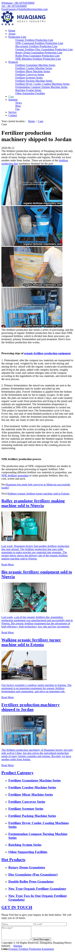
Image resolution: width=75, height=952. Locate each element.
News (18, 102)
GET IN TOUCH (16, 907)
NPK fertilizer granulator (15, 475)
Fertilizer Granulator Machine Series (35, 65)
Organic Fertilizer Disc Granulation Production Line (44, 49)
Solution (13, 99)
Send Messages (41, 939)
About (11, 33)
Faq (17, 109)
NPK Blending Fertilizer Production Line (38, 58)
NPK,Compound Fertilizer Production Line (39, 43)
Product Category (17, 772)
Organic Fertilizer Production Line (34, 40)
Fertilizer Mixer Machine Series (32, 71)
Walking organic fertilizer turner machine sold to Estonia (38, 493)
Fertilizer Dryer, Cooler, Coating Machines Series (42, 83)
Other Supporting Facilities (30, 93)
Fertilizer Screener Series (29, 77)
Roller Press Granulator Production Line (37, 55)
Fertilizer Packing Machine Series (33, 80)
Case (11, 96)
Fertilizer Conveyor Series (29, 74)
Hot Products (13, 859)
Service (12, 112)
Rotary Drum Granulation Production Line (38, 52)
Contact (12, 115)
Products (13, 61)
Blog (18, 105)
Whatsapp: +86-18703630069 (17, 2)
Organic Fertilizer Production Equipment (31, 948)
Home (11, 30)
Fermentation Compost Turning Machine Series (41, 87)
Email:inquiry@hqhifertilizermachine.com (24, 9)
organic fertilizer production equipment (47, 353)
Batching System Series (28, 90)
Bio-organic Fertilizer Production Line (36, 46)
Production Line (17, 36)
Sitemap (17, 945)
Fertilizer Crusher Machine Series (33, 68)
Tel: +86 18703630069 (14, 6)
